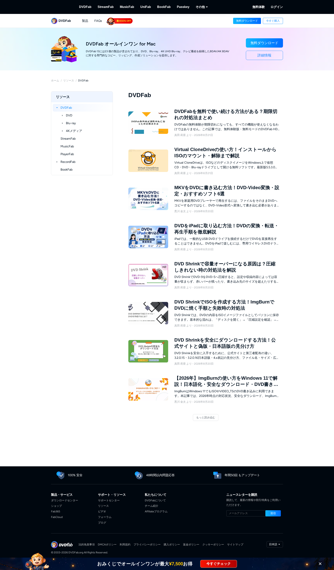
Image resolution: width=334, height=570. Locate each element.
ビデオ (102, 511)
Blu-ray (71, 123)
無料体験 (258, 7)
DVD (69, 115)
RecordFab (67, 162)
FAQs (98, 21)
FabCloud (57, 517)
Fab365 (55, 511)
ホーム (55, 80)
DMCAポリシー (107, 544)
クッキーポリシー (213, 544)
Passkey (183, 7)
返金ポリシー (191, 544)
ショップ (56, 506)
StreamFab (106, 7)
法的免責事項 (86, 544)
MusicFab (127, 7)
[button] (247, 21)
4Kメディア (74, 131)
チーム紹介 (151, 506)
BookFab (164, 7)
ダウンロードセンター (64, 500)
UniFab (145, 7)
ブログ (102, 522)
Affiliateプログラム (156, 511)
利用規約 (125, 544)
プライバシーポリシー (147, 544)
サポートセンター (109, 500)
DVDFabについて (155, 500)
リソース (68, 80)
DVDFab (85, 7)
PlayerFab (67, 154)
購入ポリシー (172, 544)
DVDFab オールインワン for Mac (121, 44)
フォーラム (105, 517)
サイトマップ (235, 544)
